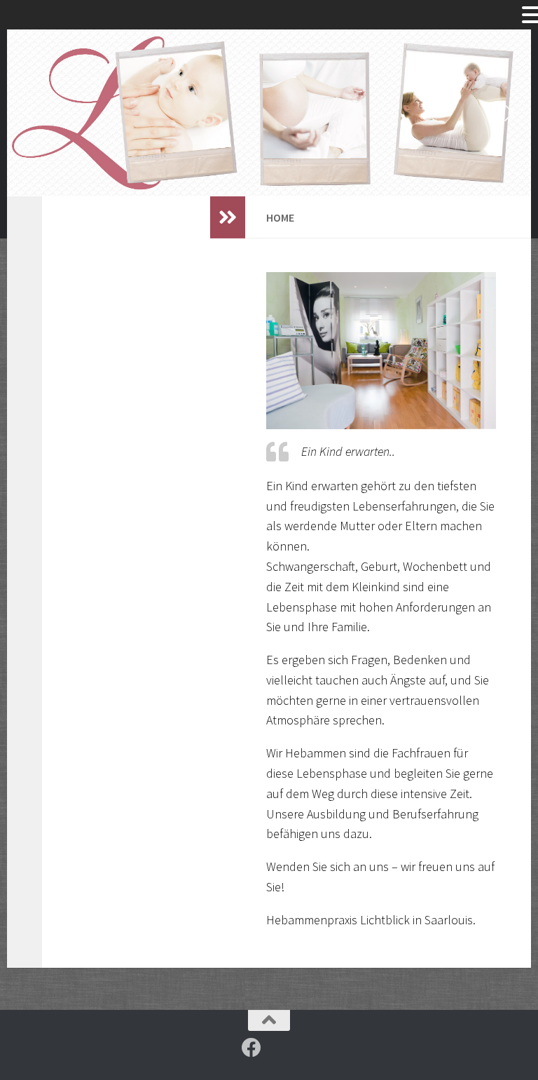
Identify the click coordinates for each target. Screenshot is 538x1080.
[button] (29, 113)
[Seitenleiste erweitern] (227, 217)
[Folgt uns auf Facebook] (251, 1048)
